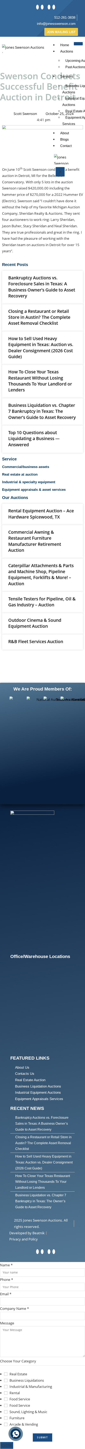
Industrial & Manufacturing (30, 1386)
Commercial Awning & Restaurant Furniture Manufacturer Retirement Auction (34, 541)
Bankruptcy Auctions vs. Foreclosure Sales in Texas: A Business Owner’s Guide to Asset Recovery (41, 287)
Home (64, 45)
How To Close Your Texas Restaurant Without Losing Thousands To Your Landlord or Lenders (40, 381)
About (64, 133)
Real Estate (18, 1374)
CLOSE (6, 1445)
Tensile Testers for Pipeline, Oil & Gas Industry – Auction (42, 602)
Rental (14, 1392)
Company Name (14, 1308)
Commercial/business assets (25, 467)
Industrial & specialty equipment (28, 482)
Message (7, 1323)
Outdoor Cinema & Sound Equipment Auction (34, 623)
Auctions (66, 51)
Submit (42, 1437)
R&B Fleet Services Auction (35, 641)
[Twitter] (37, 7)
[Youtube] (53, 7)
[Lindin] (42, 7)
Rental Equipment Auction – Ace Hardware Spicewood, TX (41, 514)
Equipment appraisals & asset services (34, 490)
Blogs (64, 139)
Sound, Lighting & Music (28, 1411)
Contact (66, 146)
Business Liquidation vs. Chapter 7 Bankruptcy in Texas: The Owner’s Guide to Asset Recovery (42, 411)
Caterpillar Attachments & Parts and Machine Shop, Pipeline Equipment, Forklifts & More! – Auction (41, 574)
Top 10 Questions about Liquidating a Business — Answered (34, 438)
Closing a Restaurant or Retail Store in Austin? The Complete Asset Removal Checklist (39, 317)
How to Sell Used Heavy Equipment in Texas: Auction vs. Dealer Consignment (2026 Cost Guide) (40, 347)
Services (66, 76)
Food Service (19, 1399)
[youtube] (53, 1251)
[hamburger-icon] (78, 44)
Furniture (17, 1418)
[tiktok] (49, 7)
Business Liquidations (26, 1380)
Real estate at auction (20, 474)
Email (5, 1294)
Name (6, 1265)
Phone (6, 1279)
